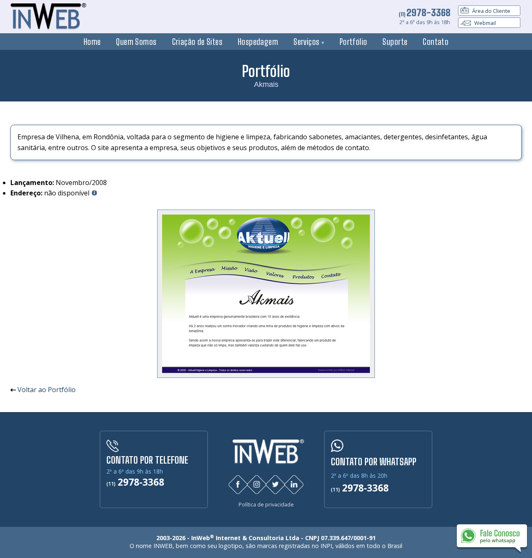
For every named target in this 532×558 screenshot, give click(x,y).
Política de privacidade (266, 504)
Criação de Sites (197, 42)
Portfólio (353, 42)
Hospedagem (258, 42)
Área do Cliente (490, 11)
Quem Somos (136, 42)
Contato (435, 42)
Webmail (484, 23)
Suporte (394, 42)
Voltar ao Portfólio (46, 389)
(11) (425, 14)
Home (92, 42)
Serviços (307, 42)
